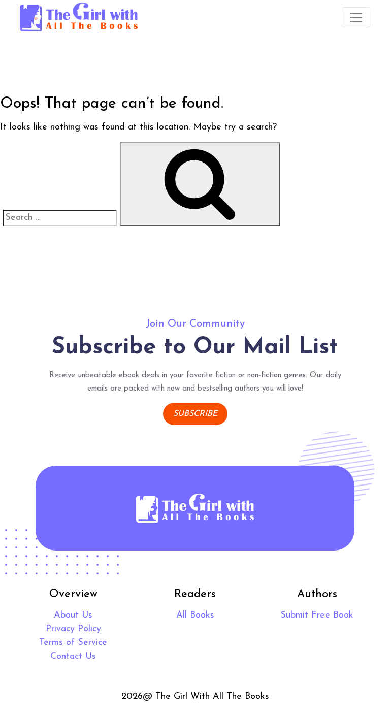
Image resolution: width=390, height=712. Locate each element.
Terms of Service (73, 643)
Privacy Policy (73, 629)
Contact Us (73, 656)
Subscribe (195, 414)
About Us (73, 615)
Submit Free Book (316, 615)
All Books (195, 615)
